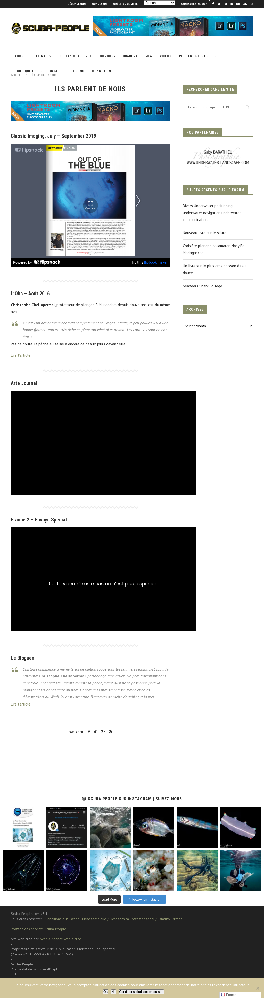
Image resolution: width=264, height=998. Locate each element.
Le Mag (42, 56)
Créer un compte (125, 4)
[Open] (23, 827)
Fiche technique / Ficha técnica (105, 919)
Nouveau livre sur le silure (204, 232)
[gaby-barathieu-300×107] (218, 148)
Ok (105, 992)
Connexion (99, 4)
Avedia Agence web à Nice (60, 939)
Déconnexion (77, 4)
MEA (148, 56)
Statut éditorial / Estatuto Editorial (158, 919)
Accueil (21, 56)
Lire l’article (20, 355)
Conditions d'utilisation (62, 919)
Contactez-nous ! (194, 4)
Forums (77, 71)
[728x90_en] (173, 18)
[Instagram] (38, 843)
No (113, 992)
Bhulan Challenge (75, 56)
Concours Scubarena (119, 56)
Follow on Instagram (147, 899)
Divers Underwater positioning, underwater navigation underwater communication (212, 212)
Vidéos (165, 56)
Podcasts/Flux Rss (196, 56)
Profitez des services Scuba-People (38, 929)
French (230, 995)
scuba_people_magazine (20, 811)
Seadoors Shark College (202, 285)
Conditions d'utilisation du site (141, 992)
